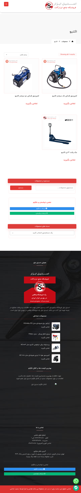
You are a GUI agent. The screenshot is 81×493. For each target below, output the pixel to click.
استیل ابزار (48, 489)
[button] (6, 4)
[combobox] (42, 233)
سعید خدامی (14, 489)
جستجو (20, 188)
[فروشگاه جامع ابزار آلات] (61, 5)
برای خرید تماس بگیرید (66, 108)
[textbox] (42, 233)
